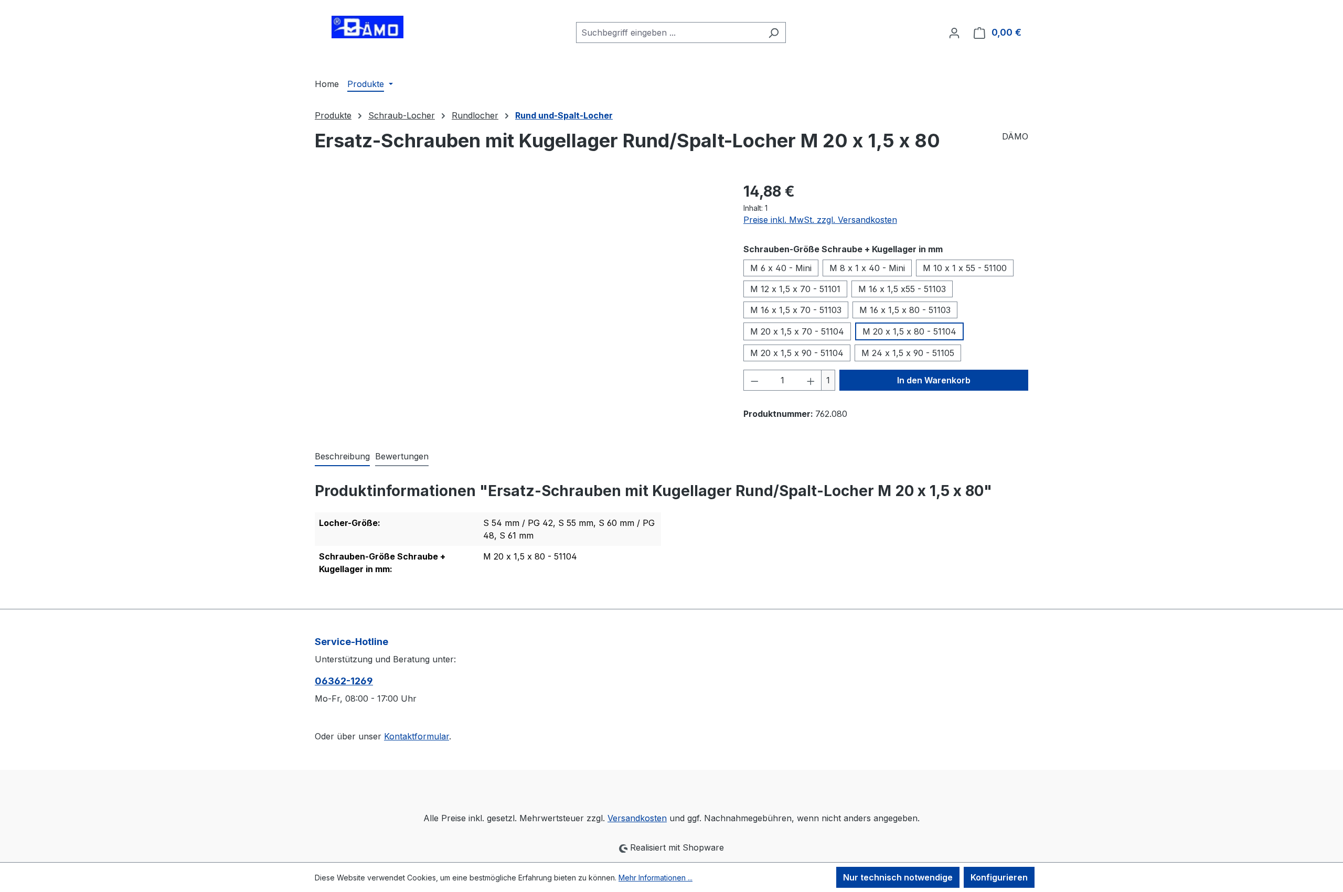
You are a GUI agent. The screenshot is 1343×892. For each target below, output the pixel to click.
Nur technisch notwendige (898, 877)
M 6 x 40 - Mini (781, 268)
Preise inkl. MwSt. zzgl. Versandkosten (820, 219)
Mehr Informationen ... (655, 877)
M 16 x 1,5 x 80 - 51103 (905, 310)
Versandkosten (637, 818)
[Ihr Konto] (954, 32)
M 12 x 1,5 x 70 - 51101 (795, 289)
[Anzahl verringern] (754, 380)
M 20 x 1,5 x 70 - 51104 (797, 331)
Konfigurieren (999, 877)
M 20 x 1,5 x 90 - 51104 (797, 353)
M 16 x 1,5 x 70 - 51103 (795, 310)
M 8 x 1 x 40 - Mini (867, 268)
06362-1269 (344, 680)
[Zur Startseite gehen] (367, 30)
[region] (518, 293)
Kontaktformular (416, 736)
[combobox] (669, 32)
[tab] (342, 456)
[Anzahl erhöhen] (811, 380)
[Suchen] (773, 32)
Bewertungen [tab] (402, 456)
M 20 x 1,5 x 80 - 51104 (909, 331)
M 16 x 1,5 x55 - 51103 (902, 289)
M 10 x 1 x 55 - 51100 (965, 268)
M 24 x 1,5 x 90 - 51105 (907, 353)
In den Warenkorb (934, 380)
